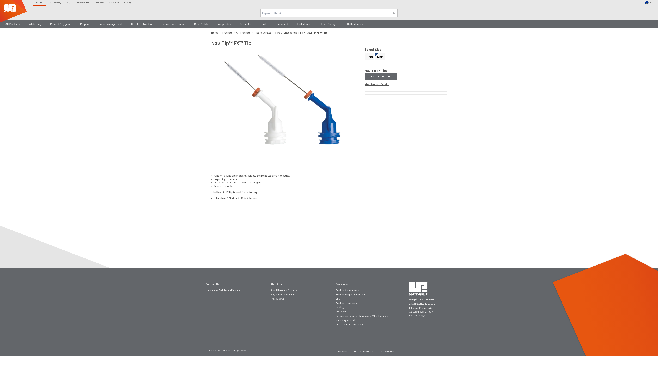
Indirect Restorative (173, 24)
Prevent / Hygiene (60, 24)
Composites (224, 24)
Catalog (127, 2)
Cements (245, 24)
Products (39, 2)
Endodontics (304, 24)
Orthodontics (355, 24)
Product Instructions (346, 303)
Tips (277, 32)
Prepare (84, 24)
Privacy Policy (343, 351)
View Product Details (377, 84)
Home (214, 32)
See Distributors (82, 2)
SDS (338, 298)
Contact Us (114, 2)
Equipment (281, 24)
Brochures (341, 311)
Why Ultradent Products (283, 294)
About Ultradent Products (284, 290)
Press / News (277, 298)
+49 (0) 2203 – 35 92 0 (421, 299)
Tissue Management (110, 24)
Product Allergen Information (350, 294)
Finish (262, 24)
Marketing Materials (346, 320)
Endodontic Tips (293, 32)
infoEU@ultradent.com (422, 303)
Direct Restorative (142, 24)
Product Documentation (348, 290)
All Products (12, 24)
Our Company (55, 2)
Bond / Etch (201, 24)
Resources (99, 2)
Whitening (35, 24)
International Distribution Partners (223, 290)
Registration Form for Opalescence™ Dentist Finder (362, 315)
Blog (68, 2)
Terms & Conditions (387, 351)
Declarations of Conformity (349, 324)
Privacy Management (363, 351)
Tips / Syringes (329, 24)
